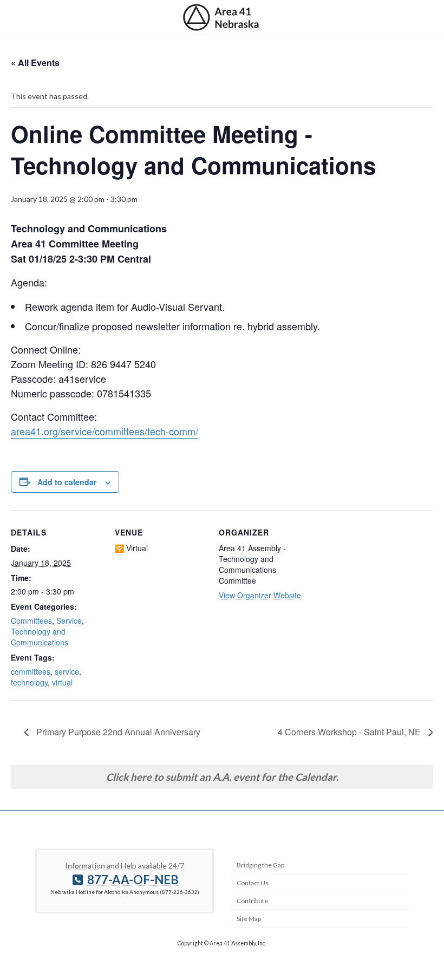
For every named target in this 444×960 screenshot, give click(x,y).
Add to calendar (66, 481)
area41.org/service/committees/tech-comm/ (104, 431)
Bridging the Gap (260, 865)
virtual (62, 682)
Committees (31, 620)
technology (29, 682)
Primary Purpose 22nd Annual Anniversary (117, 732)
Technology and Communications (39, 637)
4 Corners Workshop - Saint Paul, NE (350, 732)
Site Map (249, 918)
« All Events (35, 62)
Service (69, 620)
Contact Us (253, 883)
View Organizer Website (260, 595)
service (67, 671)
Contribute (252, 901)
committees (30, 671)
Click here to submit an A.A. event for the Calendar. (222, 777)
